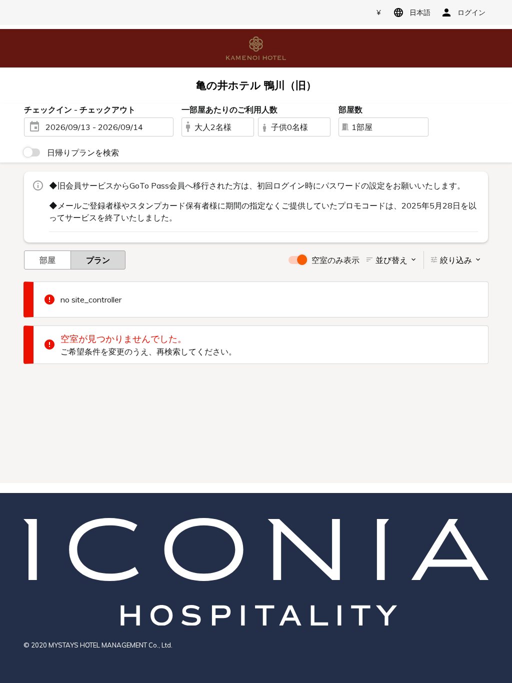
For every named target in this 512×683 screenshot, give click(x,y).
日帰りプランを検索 (83, 153)
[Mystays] (256, 47)
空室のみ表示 (336, 260)
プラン (98, 260)
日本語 (420, 12)
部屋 (48, 260)
